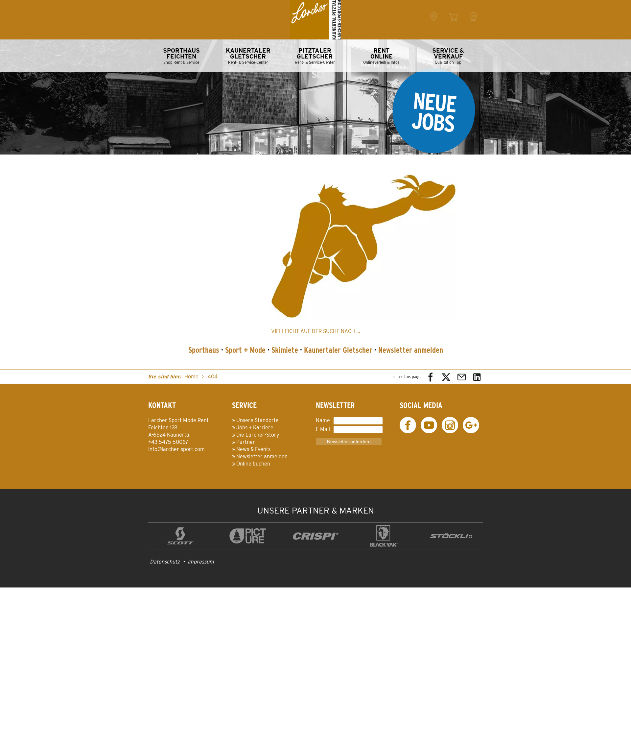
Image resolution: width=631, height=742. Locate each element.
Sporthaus (203, 350)
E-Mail (323, 429)
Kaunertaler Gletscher (338, 350)
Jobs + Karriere (254, 427)
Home (191, 376)
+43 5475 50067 (168, 442)
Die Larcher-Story (257, 435)
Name (323, 420)
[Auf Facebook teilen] (431, 377)
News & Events (253, 449)
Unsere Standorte (257, 420)
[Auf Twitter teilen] (446, 377)
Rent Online (453, 24)
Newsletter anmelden (410, 350)
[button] (363, 243)
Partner (245, 442)
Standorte (434, 24)
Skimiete (284, 350)
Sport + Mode (245, 350)
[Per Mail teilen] (462, 377)
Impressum (201, 562)
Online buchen (253, 464)
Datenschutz (165, 562)
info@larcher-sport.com (176, 449)
